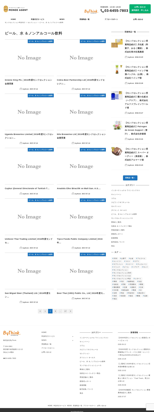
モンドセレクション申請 (122, 278)
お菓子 (123, 258)
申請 (122, 293)
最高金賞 (125, 290)
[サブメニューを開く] (72, 336)
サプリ (136, 261)
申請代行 (131, 293)
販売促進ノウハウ (118, 242)
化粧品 (116, 284)
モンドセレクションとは (122, 276)
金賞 (145, 296)
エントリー (117, 261)
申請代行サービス (48, 336)
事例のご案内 (116, 222)
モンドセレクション (121, 270)
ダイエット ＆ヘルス (119, 210)
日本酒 (116, 290)
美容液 (123, 296)
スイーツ (130, 264)
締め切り (142, 293)
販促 (131, 296)
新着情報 (114, 238)
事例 (115, 281)
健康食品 (131, 281)
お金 (131, 258)
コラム (113, 198)
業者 (134, 290)
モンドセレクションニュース (122, 218)
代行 (122, 281)
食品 (113, 246)
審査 (141, 284)
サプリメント (118, 264)
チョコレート (142, 264)
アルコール (141, 258)
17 (65, 311)
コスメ (128, 261)
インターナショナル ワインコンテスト (125, 190)
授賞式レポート (117, 234)
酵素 (138, 296)
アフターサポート (48, 348)
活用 (115, 293)
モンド (145, 267)
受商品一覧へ (130, 178)
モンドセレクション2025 (122, 273)
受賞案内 (133, 284)
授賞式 (133, 287)
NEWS (43, 340)
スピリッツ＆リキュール (120, 202)
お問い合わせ (46, 352)
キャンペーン (116, 194)
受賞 (124, 284)
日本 (141, 287)
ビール (126, 267)
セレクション (116, 206)
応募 (125, 287)
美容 (115, 296)
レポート (138, 278)
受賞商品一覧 (46, 344)
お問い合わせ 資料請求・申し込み (140, 8)
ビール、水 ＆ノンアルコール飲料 (124, 214)
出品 (140, 281)
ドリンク (117, 267)
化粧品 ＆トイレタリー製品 (121, 226)
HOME (44, 332)
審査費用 (117, 287)
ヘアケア (136, 267)
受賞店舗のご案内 (118, 230)
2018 (115, 258)
